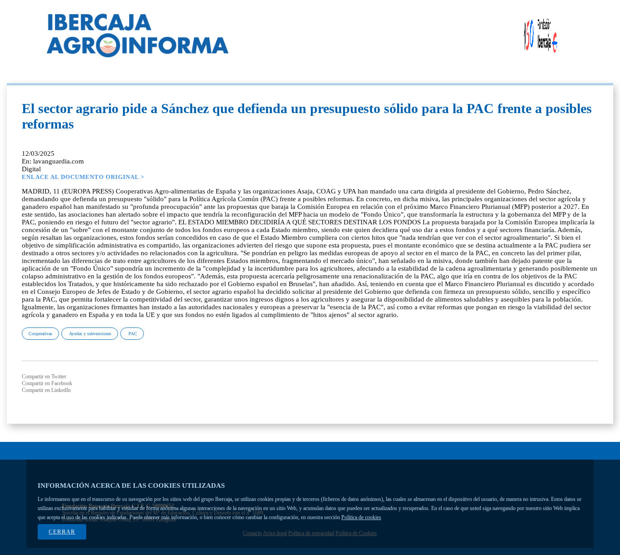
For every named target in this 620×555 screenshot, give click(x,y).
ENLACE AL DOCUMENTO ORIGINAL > (83, 176)
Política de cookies (361, 517)
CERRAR (62, 532)
